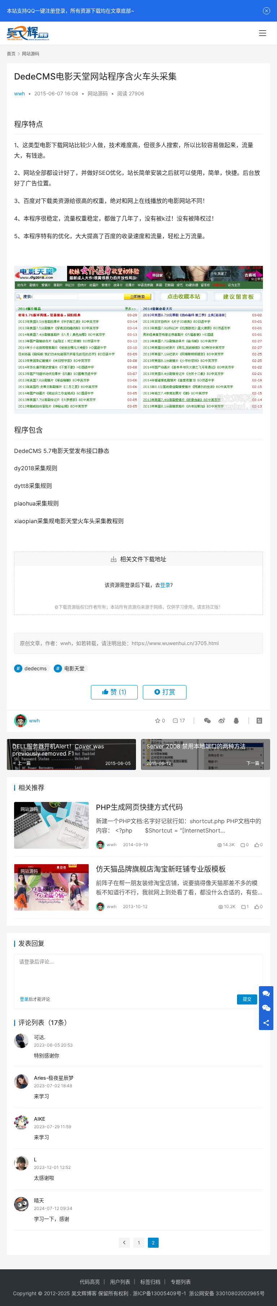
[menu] (262, 33)
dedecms (36, 668)
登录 (165, 585)
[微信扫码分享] (207, 720)
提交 (247, 999)
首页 (11, 53)
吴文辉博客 (84, 1293)
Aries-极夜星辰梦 (54, 1078)
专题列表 (181, 1282)
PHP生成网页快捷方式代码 (139, 807)
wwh (19, 93)
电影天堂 (74, 668)
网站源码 (98, 93)
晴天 (39, 1200)
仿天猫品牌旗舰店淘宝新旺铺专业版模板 (161, 869)
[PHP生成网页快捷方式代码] (51, 825)
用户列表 (120, 1282)
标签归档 (150, 1282)
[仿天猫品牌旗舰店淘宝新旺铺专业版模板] (51, 887)
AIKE (39, 1119)
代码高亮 (90, 1282)
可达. (39, 1037)
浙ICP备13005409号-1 (159, 1293)
